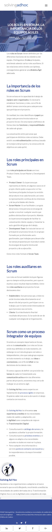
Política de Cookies (7, 517)
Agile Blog (28, 37)
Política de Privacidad (23, 514)
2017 (3, 512)
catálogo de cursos (32, 429)
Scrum (17, 38)
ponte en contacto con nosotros (29, 449)
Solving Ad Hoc (31, 38)
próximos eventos (32, 436)
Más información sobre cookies (41, 514)
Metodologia (37, 37)
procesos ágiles (26, 393)
